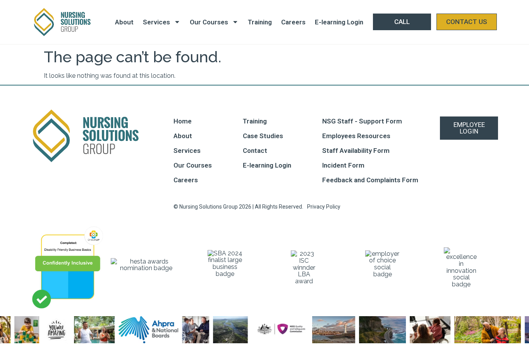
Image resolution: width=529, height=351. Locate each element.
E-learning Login (339, 22)
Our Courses (209, 22)
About (124, 22)
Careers (293, 22)
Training (260, 22)
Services (156, 22)
